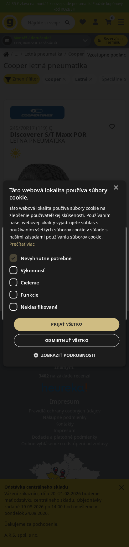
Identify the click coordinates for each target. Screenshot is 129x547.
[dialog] (64, 273)
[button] (64, 355)
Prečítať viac (22, 244)
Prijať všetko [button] (66, 324)
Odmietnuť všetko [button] (66, 340)
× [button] (115, 187)
